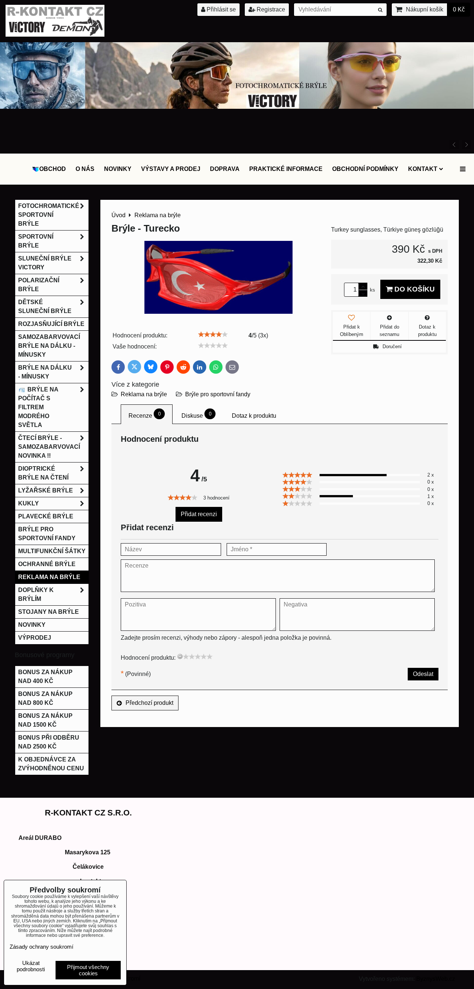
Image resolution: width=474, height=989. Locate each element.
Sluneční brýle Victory (44, 262)
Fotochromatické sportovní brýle (48, 215)
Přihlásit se (220, 9)
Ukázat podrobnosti (31, 966)
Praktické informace (286, 169)
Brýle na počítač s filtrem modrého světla (38, 407)
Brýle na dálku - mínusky (45, 372)
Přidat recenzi (199, 514)
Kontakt (422, 169)
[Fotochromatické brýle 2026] (237, 107)
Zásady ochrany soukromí (41, 946)
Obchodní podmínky (365, 169)
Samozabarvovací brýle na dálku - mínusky (49, 346)
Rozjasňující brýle (51, 324)
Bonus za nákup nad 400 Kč (45, 676)
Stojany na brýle (48, 612)
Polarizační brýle (38, 284)
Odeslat (423, 674)
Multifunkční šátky (52, 551)
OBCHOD (52, 169)
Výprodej (34, 638)
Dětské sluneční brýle (44, 306)
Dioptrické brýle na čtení (43, 473)
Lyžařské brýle (45, 490)
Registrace (270, 9)
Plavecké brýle (45, 516)
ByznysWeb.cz (435, 979)
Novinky (117, 169)
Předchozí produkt (149, 703)
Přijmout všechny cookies (88, 970)
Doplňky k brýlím (36, 594)
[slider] (213, 334)
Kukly (28, 503)
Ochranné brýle (47, 564)
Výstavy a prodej (170, 169)
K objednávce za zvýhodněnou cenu (51, 763)
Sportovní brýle (35, 241)
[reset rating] (180, 656)
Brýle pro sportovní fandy (217, 394)
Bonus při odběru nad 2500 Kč (48, 742)
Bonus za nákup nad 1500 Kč (45, 720)
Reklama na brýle (144, 394)
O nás (85, 169)
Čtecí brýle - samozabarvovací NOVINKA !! (49, 447)
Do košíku (414, 289)
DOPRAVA (225, 169)
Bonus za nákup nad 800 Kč (45, 698)
